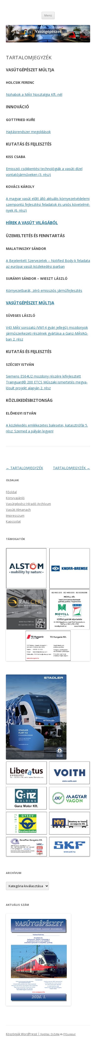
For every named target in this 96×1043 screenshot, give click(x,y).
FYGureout (69, 1034)
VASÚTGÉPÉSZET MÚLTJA (30, 303)
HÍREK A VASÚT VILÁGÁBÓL (32, 222)
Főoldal (11, 492)
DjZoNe (55, 1034)
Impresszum (15, 515)
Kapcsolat (13, 521)
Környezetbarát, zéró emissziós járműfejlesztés (44, 290)
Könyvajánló (15, 498)
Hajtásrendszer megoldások (28, 131)
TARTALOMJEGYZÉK (24, 468)
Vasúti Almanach (18, 509)
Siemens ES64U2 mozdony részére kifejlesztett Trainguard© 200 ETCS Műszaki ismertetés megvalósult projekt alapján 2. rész (47, 382)
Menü (48, 15)
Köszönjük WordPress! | (28, 1034)
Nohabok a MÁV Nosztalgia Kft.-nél (34, 94)
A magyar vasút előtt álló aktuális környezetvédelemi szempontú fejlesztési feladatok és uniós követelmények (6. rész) (48, 204)
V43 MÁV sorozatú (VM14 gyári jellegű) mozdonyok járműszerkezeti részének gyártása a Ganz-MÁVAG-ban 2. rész (47, 333)
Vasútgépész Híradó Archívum (28, 504)
